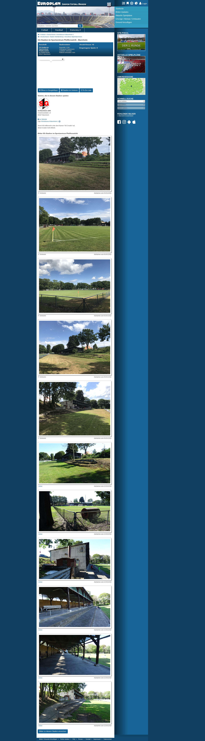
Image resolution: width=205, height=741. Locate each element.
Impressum (97, 739)
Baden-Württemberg (56, 37)
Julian (40, 486)
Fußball (44, 30)
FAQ (73, 739)
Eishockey (74, 30)
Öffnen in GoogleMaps (49, 90)
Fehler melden (65, 739)
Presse (80, 739)
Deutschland (51, 34)
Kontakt (88, 739)
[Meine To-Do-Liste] (128, 3)
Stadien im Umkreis (70, 90)
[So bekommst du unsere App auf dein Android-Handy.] (130, 122)
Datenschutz (108, 739)
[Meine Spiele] (132, 3)
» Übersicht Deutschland (125, 116)
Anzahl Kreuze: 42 (86, 45)
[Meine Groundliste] (124, 3)
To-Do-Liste (86, 90)
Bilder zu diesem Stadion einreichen (52, 731)
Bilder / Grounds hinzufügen (48, 739)
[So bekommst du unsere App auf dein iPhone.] (134, 122)
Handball (59, 30)
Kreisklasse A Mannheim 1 (65, 34)
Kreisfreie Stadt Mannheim (73, 37)
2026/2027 (131, 64)
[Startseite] (49, 5)
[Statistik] (137, 3)
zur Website (43, 119)
